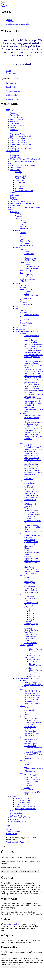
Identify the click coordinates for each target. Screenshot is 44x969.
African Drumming (31, 781)
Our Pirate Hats (30, 731)
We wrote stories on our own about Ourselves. (33, 703)
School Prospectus (17, 119)
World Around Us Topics (33, 769)
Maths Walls (29, 729)
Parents (8, 163)
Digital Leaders (16, 815)
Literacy (23, 220)
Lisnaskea (28, 786)
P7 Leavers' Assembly (23, 798)
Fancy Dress (29, 638)
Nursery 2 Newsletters (18, 142)
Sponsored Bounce (13, 91)
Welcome (13, 113)
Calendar (13, 153)
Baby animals (29, 710)
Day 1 (31, 609)
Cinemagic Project (31, 624)
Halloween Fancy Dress (33, 531)
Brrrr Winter (28, 479)
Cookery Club (20, 178)
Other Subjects (29, 771)
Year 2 (17, 231)
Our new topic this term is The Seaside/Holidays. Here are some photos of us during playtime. (33, 696)
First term (27, 647)
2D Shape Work (30, 260)
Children (9, 20)
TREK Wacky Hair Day (33, 723)
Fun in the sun (29, 483)
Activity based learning (28, 304)
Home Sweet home (31, 296)
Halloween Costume (32, 571)
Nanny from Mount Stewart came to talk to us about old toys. (32, 460)
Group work (29, 254)
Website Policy (11, 834)
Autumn (27, 252)
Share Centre (29, 596)
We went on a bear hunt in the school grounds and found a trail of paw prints (33, 364)
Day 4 (31, 615)
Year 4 (17, 283)
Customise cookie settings (29, 871)
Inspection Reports (17, 125)
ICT (21, 237)
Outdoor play (29, 714)
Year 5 (17, 306)
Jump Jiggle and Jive (32, 441)
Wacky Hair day (30, 598)
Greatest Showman (22, 804)
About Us (9, 111)
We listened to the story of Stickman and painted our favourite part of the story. (33, 473)
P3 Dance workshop (32, 514)
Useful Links (15, 205)
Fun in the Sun (29, 516)
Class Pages (10, 22)
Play (21, 224)
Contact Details (16, 117)
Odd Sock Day (25, 277)
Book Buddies (11, 87)
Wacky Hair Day (30, 500)
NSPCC (23, 281)
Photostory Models (31, 603)
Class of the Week (12, 99)
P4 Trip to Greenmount (33, 748)
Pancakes (27, 622)
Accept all (14, 871)
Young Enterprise (30, 775)
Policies (13, 128)
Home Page (5, 6)
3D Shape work (30, 504)
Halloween (28, 546)
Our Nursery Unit (16, 134)
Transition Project (30, 643)
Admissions (14, 123)
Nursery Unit (10, 132)
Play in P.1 (28, 445)
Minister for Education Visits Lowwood (25, 159)
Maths (8, 69)
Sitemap (9, 829)
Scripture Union (21, 189)
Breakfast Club (20, 176)
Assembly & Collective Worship (22, 161)
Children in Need (12, 95)
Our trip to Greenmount (33, 733)
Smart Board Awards (18, 821)
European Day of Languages (30, 627)
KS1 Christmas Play (22, 800)
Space (26, 485)
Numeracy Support (33, 652)
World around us (26, 289)
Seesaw (13, 197)
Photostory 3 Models (32, 779)
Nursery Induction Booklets (20, 144)
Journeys (27, 298)
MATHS (27, 741)
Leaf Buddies (34, 266)
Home (8, 18)
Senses (26, 294)
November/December (32, 561)
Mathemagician (30, 636)
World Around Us (26, 262)
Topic (22, 239)
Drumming (28, 605)
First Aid (27, 783)
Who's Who (14, 115)
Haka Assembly (30, 567)
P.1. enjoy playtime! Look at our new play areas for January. (32, 466)
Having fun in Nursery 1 (33, 685)
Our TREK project (31, 744)
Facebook (14, 130)
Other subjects (11, 73)
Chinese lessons (30, 735)
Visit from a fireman (31, 708)
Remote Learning (26, 323)
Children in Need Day (28, 279)
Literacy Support (35, 649)
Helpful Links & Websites (20, 817)
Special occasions (26, 228)
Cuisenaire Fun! (30, 258)
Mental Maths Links (31, 315)
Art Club (18, 172)
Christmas (23, 302)
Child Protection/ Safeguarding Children (25, 207)
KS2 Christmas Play (22, 802)
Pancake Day (29, 506)
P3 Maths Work (30, 519)
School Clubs (15, 170)
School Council (16, 811)
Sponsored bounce (31, 495)
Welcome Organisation (32, 544)
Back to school (29, 487)
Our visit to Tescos (31, 456)
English (8, 71)
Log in (3, 4)
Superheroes (29, 292)
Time (26, 508)
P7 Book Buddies (31, 512)
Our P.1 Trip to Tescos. (32, 691)
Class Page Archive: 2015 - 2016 (27, 678)
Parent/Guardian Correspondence (22, 203)
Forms (12, 193)
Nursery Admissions (17, 138)
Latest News (15, 157)
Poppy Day (28, 275)
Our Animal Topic (31, 718)
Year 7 (17, 327)
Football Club (20, 182)
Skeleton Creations (31, 268)
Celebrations (29, 556)
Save (21, 967)
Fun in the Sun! (30, 727)
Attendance (14, 195)
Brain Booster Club (22, 174)
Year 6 (8, 26)
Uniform (13, 199)
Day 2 (31, 611)
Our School (14, 121)
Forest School (20, 184)
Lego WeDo (19, 186)
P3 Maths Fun (29, 720)
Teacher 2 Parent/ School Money (22, 201)
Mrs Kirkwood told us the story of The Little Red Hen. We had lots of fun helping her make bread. (33, 354)
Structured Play (25, 241)
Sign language (11, 83)
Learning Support (21, 329)
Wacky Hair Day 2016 (32, 752)
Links (26, 319)
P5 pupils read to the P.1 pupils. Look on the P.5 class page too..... (33, 449)
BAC (26, 607)
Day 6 (31, 620)
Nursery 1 (18, 214)
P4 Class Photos (30, 746)
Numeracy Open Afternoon (25, 807)
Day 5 (31, 617)
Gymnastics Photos (31, 758)
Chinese (27, 788)
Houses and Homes (31, 552)
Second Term (29, 657)
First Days (23, 226)
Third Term (28, 668)
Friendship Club (35, 655)
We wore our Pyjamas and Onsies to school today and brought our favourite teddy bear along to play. (32, 403)
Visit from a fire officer (32, 491)
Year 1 (17, 218)
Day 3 (31, 613)
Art (21, 300)
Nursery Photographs (32, 683)
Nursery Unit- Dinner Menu (20, 149)
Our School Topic (31, 739)
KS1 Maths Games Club (24, 191)
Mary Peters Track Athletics (25, 809)
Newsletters (14, 155)
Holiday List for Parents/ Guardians (23, 165)
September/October (31, 559)
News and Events (12, 151)
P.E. (25, 712)
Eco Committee (16, 813)
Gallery (13, 796)
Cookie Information (13, 832)
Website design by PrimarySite (17, 842)
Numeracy (23, 222)
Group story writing (31, 510)
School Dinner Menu (18, 168)
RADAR (27, 601)
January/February (30, 563)
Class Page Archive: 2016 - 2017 (18, 24)
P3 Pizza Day (29, 725)
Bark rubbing (25, 243)
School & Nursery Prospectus (21, 136)
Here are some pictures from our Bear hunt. (32, 417)
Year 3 (17, 247)
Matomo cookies (13, 924)
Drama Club (19, 180)
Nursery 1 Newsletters (18, 140)
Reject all (5, 871)
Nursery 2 (18, 216)
